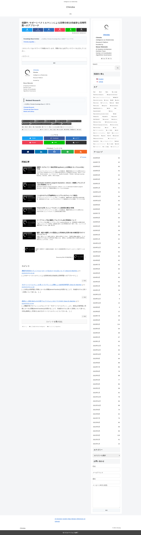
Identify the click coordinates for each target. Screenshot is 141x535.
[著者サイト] (28, 152)
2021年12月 (106, 397)
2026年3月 (106, 179)
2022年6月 (106, 371)
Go (117, 67)
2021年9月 (106, 409)
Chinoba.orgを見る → (30, 42)
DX (27, 127)
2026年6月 (106, 166)
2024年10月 (106, 252)
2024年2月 (106, 286)
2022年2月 (106, 388)
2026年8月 (106, 158)
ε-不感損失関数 (37, 127)
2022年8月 (106, 363)
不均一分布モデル (45, 129)
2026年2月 (106, 183)
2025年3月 (106, 230)
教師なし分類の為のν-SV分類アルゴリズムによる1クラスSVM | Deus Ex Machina (48, 301)
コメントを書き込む (54, 322)
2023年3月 (106, 333)
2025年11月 (106, 196)
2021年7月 (106, 418)
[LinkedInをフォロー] (41, 152)
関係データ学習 (57, 123)
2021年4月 (106, 431)
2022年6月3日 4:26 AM (28, 303)
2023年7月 (106, 316)
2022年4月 (106, 380)
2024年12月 (106, 243)
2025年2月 (106, 235)
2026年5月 (106, 171)
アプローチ (45, 127)
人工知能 (53, 129)
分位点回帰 (60, 129)
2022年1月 (106, 392)
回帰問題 (67, 129)
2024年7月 (106, 264)
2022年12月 (106, 345)
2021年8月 (106, 414)
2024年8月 (106, 260)
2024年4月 (106, 277)
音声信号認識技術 (67, 123)
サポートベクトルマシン (67, 127)
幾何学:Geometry (40, 121)
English (101, 79)
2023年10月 (106, 303)
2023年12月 (106, 294)
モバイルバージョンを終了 (70, 532)
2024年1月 (106, 290)
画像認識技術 (26, 123)
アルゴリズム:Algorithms (28, 121)
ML (31, 127)
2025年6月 (106, 218)
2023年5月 (106, 324)
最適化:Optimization (61, 121)
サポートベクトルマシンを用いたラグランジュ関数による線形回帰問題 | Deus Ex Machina (51, 285)
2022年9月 (106, 358)
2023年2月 (106, 337)
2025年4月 (106, 226)
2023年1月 (106, 341)
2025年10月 (106, 200)
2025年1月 (106, 239)
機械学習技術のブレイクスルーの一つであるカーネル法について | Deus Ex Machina (49, 271)
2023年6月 (106, 320)
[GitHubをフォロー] (54, 152)
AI (23, 127)
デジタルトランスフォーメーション (31, 129)
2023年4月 (106, 328)
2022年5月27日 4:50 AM (28, 273)
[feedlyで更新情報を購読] (67, 152)
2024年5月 (106, 273)
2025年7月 (106, 213)
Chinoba (106, 35)
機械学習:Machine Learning (74, 121)
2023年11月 (106, 299)
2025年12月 (106, 192)
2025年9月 (106, 205)
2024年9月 (106, 256)
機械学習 (73, 129)
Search (95, 64)
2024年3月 (106, 282)
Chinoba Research (29, 107)
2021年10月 (106, 405)
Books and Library (29, 111)
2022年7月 (106, 367)
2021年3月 (106, 435)
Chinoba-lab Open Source (31, 109)
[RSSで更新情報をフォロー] (80, 152)
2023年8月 (106, 311)
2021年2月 (106, 439)
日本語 (101, 82)
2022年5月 (106, 375)
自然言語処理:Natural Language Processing (41, 123)
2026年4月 (106, 175)
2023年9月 (106, 307)
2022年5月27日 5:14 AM (28, 287)
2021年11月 (106, 401)
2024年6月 (106, 269)
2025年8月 (106, 209)
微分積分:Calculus (51, 121)
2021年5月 (106, 427)
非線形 (79, 129)
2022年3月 (106, 384)
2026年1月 (106, 188)
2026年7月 (106, 162)
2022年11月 (106, 350)
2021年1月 (106, 444)
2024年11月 (106, 247)
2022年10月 (106, 354)
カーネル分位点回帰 (54, 127)
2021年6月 (106, 422)
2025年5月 (106, 222)
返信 (84, 280)
